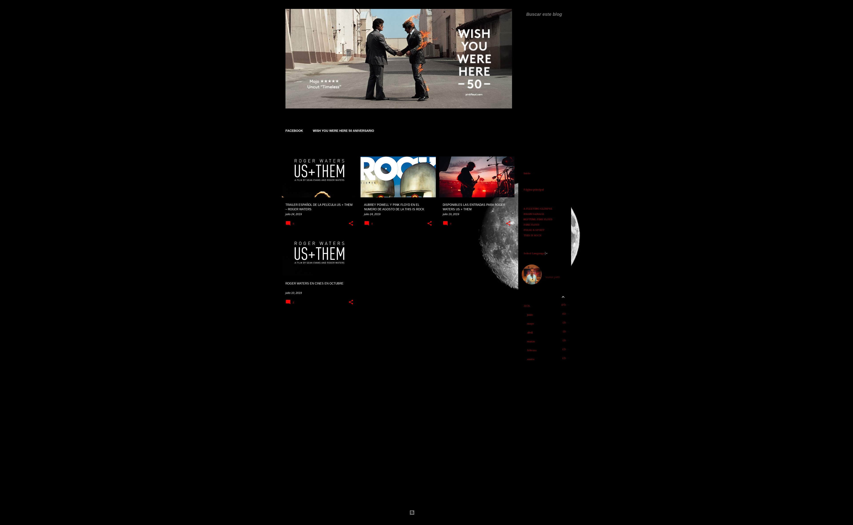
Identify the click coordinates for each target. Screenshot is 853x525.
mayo (530, 323)
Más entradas (398, 320)
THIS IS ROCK (532, 235)
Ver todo (505, 148)
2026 (527, 305)
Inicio (527, 173)
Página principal (534, 189)
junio (530, 314)
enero (530, 359)
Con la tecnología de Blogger (429, 512)
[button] (351, 223)
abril (530, 332)
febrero (532, 350)
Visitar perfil (552, 277)
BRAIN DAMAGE (534, 214)
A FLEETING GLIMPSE (538, 208)
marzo (531, 341)
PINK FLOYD (531, 224)
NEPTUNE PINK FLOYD (538, 219)
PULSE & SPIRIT (534, 230)
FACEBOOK (294, 130)
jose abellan (552, 272)
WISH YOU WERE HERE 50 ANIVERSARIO (343, 130)
